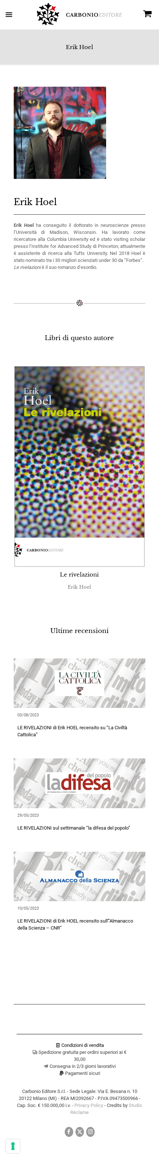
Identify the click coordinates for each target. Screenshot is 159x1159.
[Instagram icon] (90, 1131)
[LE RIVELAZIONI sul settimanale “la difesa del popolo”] (80, 783)
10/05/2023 (28, 908)
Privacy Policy (88, 1105)
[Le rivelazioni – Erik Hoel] (80, 466)
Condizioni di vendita (82, 1045)
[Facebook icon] (69, 1131)
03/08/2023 (28, 715)
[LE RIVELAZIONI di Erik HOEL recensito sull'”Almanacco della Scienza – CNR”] (80, 876)
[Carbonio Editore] (79, 23)
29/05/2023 (28, 815)
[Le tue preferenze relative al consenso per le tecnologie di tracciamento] (13, 1146)
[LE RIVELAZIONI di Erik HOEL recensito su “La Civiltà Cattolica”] (80, 683)
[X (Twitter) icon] (79, 1131)
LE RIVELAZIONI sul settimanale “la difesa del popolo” (73, 828)
